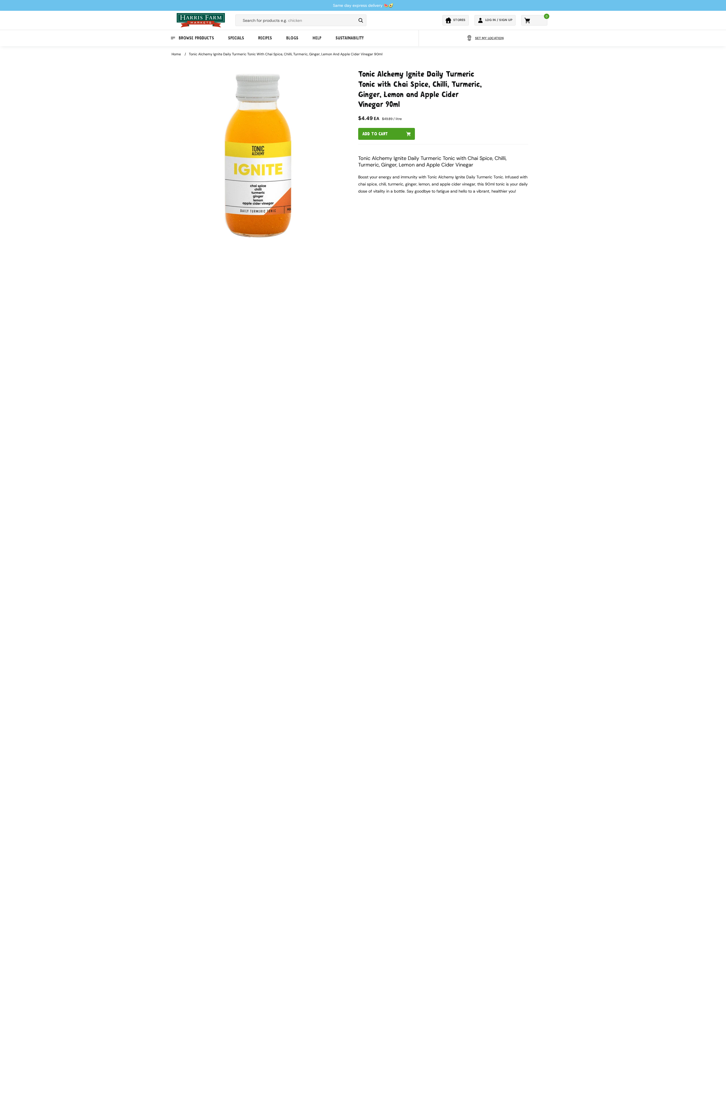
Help (317, 38)
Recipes (265, 38)
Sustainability (349, 38)
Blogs (292, 38)
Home (176, 54)
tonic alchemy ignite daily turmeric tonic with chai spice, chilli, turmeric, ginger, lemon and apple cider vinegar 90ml (286, 54)
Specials (236, 38)
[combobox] (296, 20)
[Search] (360, 20)
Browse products (196, 38)
